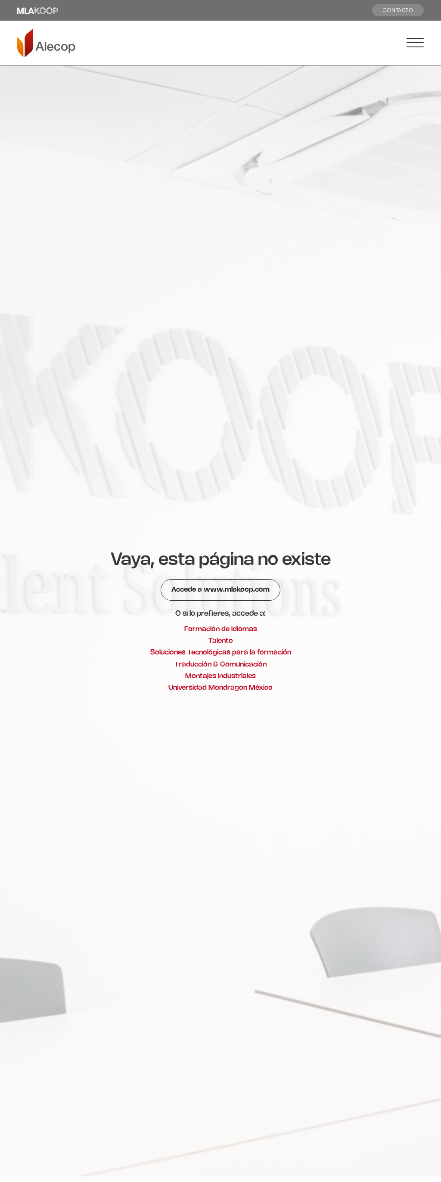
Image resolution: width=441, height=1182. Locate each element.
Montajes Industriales (220, 676)
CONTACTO (397, 10)
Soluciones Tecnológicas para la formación (220, 652)
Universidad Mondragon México (220, 688)
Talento (220, 641)
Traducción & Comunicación (220, 664)
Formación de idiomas (220, 629)
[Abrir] (415, 43)
